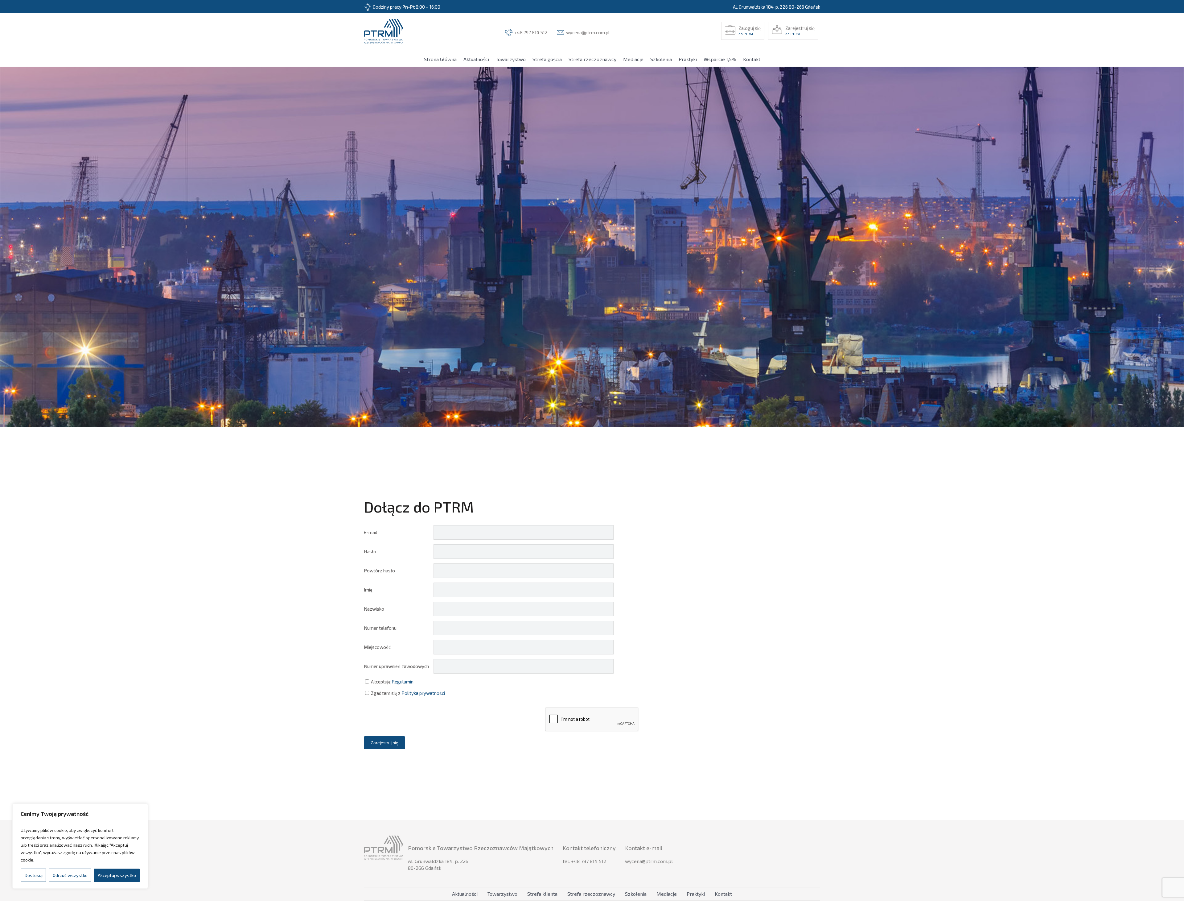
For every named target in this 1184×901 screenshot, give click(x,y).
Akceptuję (391, 681)
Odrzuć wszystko (70, 875)
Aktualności (476, 59)
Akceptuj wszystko (117, 875)
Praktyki (688, 59)
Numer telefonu (380, 628)
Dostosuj (34, 875)
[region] (80, 846)
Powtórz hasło (379, 570)
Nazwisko (374, 609)
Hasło (370, 551)
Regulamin (402, 681)
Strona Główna (440, 59)
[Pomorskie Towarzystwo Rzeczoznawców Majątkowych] (383, 32)
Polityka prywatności (423, 693)
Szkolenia (661, 59)
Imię (368, 589)
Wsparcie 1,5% (720, 59)
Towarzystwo (511, 59)
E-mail (370, 532)
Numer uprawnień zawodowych (396, 666)
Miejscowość (377, 647)
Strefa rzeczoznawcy (592, 59)
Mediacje (633, 59)
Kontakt (751, 59)
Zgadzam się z (407, 693)
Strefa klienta (542, 894)
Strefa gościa (547, 59)
